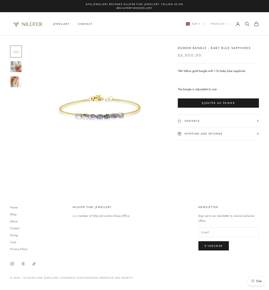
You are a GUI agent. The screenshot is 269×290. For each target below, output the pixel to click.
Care (13, 242)
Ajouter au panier (218, 103)
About (13, 221)
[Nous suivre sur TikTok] (34, 264)
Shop (13, 214)
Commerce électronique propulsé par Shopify (96, 277)
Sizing (14, 235)
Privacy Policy (19, 249)
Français (218, 24)
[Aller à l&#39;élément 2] (16, 67)
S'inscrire (213, 246)
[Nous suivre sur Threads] (23, 264)
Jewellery (61, 24)
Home (14, 207)
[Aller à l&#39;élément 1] (16, 51)
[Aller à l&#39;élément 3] (16, 82)
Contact (85, 24)
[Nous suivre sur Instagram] (12, 264)
